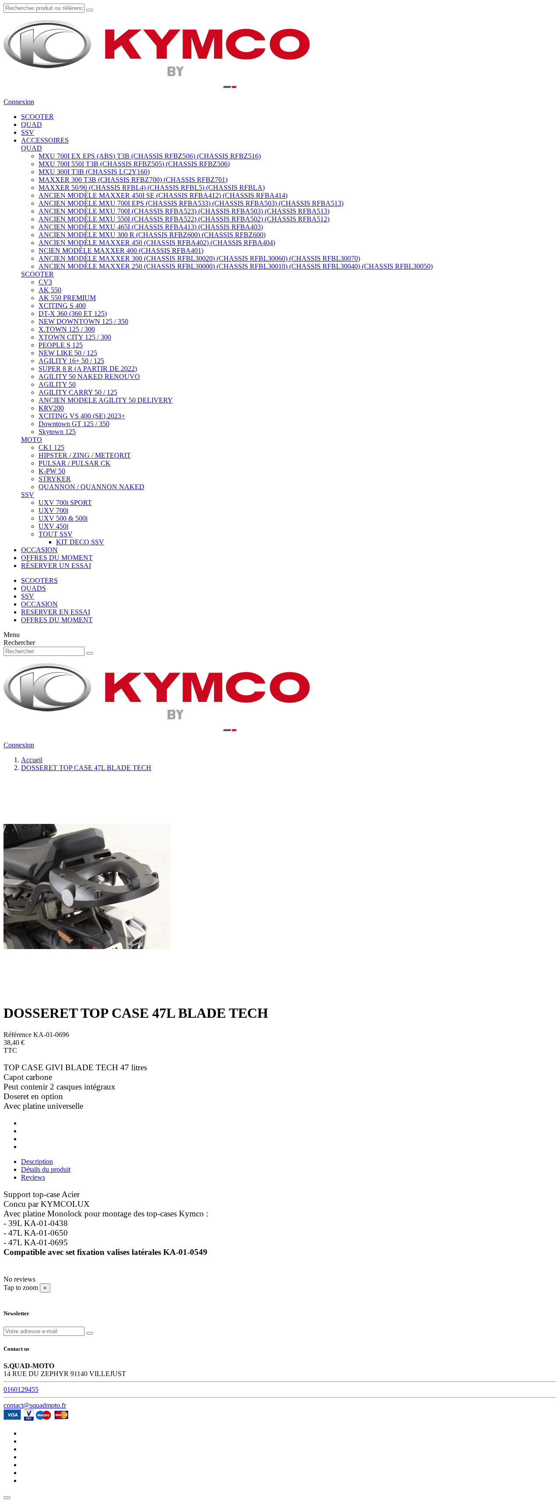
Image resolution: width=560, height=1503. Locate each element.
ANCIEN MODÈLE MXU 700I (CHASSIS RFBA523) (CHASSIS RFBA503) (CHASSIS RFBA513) (183, 211)
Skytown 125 (57, 431)
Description (37, 1161)
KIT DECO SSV (80, 542)
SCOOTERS (39, 580)
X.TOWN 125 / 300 (66, 329)
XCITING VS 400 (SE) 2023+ (81, 416)
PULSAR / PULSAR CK (74, 463)
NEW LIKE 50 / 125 (67, 353)
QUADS (33, 588)
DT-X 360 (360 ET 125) (72, 313)
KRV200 (51, 408)
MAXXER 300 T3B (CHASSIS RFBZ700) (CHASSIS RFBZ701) (133, 179)
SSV (27, 494)
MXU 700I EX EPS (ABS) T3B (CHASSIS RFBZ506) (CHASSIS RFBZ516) (149, 156)
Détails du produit (45, 1169)
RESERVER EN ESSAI (55, 612)
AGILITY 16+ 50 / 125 (71, 360)
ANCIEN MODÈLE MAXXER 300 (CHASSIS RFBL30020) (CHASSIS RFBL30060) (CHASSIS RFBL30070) (199, 258)
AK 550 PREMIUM (67, 297)
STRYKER (54, 479)
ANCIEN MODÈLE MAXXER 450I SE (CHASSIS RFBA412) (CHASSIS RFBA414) (162, 195)
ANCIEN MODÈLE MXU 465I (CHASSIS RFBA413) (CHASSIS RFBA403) (150, 227)
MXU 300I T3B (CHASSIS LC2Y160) (94, 171)
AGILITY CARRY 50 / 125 (77, 392)
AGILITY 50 (57, 384)
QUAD (31, 148)
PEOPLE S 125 (60, 345)
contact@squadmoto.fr (35, 1405)
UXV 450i (53, 526)
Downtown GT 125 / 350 (73, 423)
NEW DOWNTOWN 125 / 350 (83, 321)
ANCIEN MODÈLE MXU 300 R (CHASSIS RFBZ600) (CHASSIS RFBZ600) (152, 234)
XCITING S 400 (62, 305)
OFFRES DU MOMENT (57, 620)
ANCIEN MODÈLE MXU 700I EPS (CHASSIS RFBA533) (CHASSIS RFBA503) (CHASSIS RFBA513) (190, 203)
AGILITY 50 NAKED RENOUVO (89, 376)
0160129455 (21, 1389)
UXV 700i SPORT (65, 502)
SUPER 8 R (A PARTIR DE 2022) (87, 368)
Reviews (33, 1177)
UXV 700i (53, 510)
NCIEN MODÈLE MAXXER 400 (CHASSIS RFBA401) (120, 250)
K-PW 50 (51, 471)
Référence (18, 1034)
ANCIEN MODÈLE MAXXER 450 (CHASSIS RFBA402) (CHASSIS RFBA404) (156, 242)
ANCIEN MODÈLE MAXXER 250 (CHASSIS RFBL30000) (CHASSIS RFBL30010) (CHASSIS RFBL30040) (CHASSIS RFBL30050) (235, 266)
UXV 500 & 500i (63, 518)
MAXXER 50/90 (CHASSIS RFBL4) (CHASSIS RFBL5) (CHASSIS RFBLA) (151, 187)
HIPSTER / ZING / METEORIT (84, 455)
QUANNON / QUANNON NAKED (91, 486)
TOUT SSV (55, 534)
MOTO (31, 439)
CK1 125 (51, 447)
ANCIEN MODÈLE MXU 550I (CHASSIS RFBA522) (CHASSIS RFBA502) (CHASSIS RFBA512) (183, 219)
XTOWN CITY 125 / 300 (74, 337)
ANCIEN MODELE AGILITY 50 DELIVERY (105, 400)
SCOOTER (37, 274)
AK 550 (49, 290)
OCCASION (39, 604)
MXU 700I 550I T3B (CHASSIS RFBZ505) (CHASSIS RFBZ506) (134, 164)
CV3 (45, 282)
